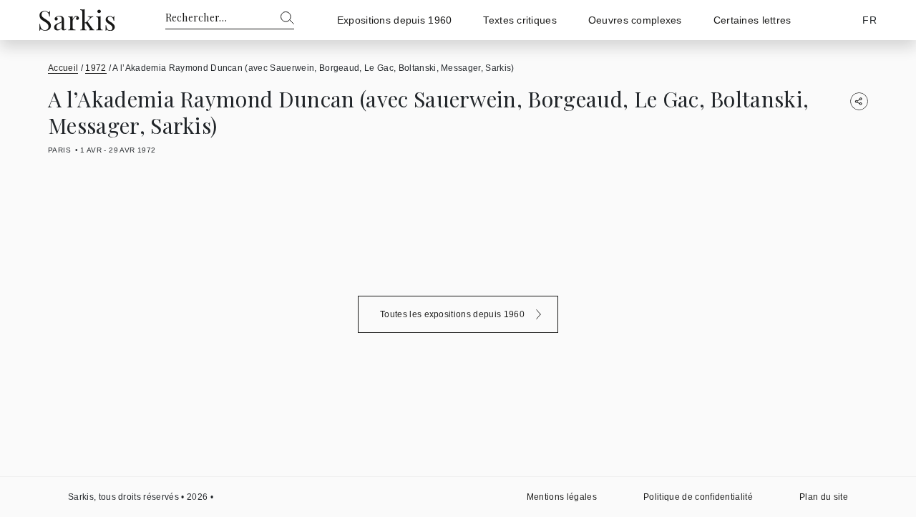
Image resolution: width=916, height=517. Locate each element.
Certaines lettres (752, 20)
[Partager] (859, 101)
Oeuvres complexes (635, 20)
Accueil (63, 68)
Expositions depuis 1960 (394, 20)
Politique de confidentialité (698, 497)
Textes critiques (519, 20)
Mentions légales (562, 497)
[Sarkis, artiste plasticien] (77, 20)
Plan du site (823, 497)
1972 (95, 68)
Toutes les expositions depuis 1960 (452, 314)
